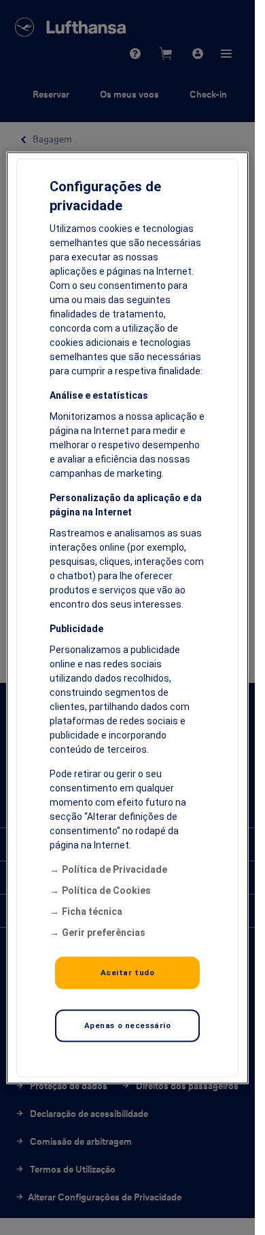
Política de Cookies (106, 889)
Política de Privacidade (114, 868)
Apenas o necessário (127, 1025)
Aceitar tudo (128, 972)
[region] (127, 617)
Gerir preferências (103, 931)
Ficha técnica (92, 910)
